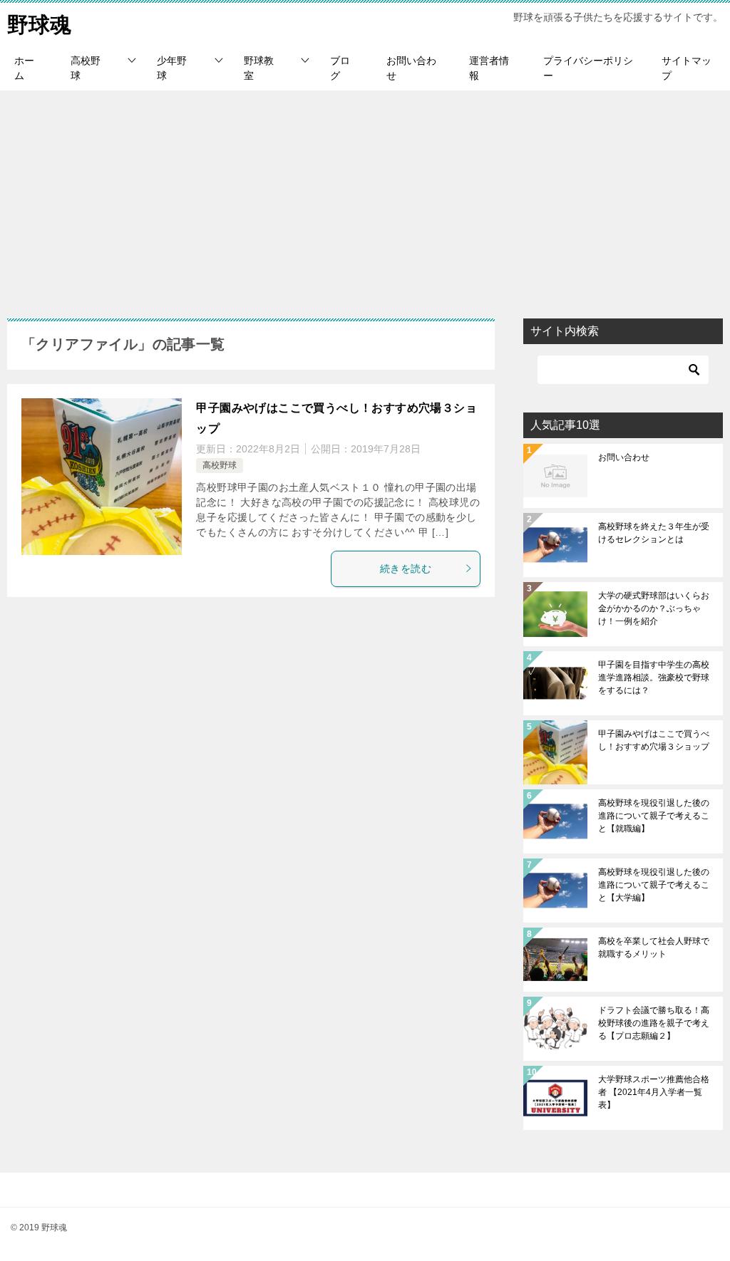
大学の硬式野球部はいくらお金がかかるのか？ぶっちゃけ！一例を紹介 (653, 608)
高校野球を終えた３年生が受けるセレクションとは (653, 532)
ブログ (340, 68)
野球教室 (259, 68)
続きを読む (405, 568)
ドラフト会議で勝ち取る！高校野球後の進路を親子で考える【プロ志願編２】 (653, 1023)
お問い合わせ (411, 68)
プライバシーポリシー (588, 68)
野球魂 (39, 24)
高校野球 (86, 68)
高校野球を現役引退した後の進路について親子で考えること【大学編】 (653, 885)
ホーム (24, 68)
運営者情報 (489, 68)
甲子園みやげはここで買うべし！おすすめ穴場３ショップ (653, 740)
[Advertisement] (365, 197)
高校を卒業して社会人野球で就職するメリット (653, 947)
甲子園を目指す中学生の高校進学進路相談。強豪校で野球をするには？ (653, 677)
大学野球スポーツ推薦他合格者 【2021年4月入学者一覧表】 (653, 1092)
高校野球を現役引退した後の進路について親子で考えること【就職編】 (653, 816)
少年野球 (172, 68)
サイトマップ (686, 68)
